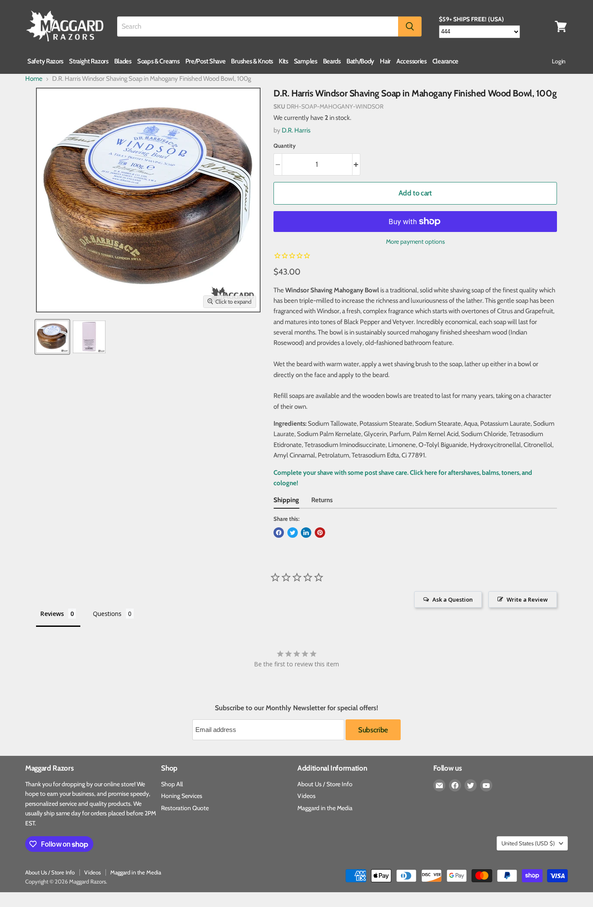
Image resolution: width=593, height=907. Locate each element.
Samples (305, 61)
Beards (332, 61)
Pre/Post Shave (205, 61)
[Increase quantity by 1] (357, 164)
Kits (283, 61)
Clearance (445, 61)
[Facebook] (455, 785)
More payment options (415, 241)
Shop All (172, 784)
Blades (123, 61)
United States (528, 843)
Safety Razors (45, 61)
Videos (306, 796)
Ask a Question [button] (452, 599)
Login (559, 61)
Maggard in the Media (325, 808)
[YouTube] (486, 785)
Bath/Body (360, 61)
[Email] (439, 785)
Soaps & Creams (158, 61)
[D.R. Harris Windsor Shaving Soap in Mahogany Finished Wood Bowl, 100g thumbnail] (52, 337)
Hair (385, 61)
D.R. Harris (296, 130)
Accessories (411, 61)
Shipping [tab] (286, 500)
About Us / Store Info (325, 784)
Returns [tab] (322, 500)
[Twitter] (471, 785)
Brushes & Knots (252, 61)
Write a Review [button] (527, 599)
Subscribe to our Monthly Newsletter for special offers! (296, 708)
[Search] (410, 26)
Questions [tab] (107, 613)
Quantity (284, 145)
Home (34, 79)
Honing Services (181, 796)
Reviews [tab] (52, 613)
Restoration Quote (185, 808)
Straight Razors (89, 61)
